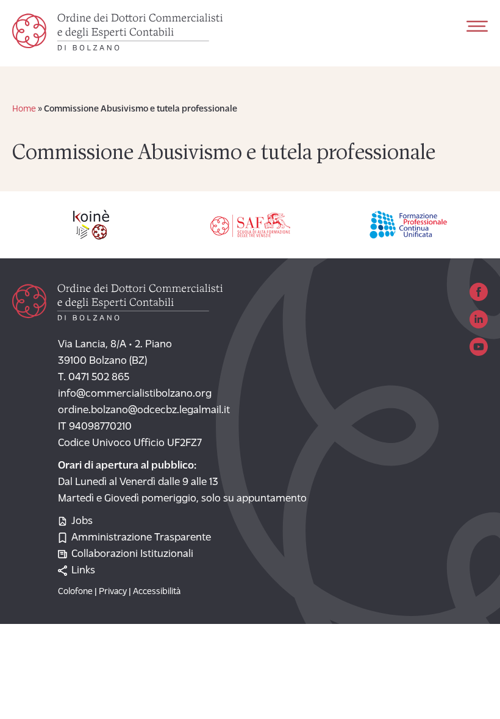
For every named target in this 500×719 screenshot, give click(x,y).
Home (24, 109)
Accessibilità (156, 592)
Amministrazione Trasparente (141, 538)
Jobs (82, 521)
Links (83, 570)
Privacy (113, 592)
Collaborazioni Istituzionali (132, 554)
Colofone (75, 592)
